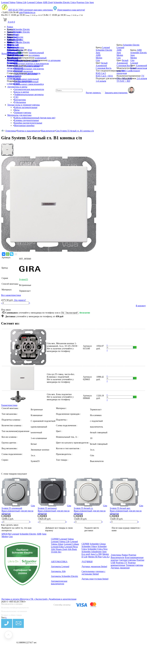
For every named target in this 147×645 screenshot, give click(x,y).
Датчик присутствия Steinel (95, 579)
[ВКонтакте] (3, 254)
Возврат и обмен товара (11, 615)
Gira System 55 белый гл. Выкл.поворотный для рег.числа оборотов (90, 509)
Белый (15, 58)
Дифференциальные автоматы (29, 94)
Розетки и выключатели (28, 131)
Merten (10, 55)
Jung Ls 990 (96, 554)
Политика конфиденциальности (15, 608)
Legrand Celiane (34, 2)
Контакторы (20, 99)
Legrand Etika (57, 546)
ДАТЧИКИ (87, 561)
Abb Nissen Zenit (59, 549)
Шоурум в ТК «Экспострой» (34, 599)
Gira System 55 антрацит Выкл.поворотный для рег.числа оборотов (54, 509)
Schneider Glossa (98, 544)
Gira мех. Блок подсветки (59, 394)
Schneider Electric (21, 29)
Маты (17, 110)
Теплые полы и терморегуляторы (23, 105)
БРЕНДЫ (6, 534)
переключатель (14, 76)
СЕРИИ (55, 539)
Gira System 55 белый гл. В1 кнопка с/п (75, 131)
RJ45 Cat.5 (101, 73)
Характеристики (9, 405)
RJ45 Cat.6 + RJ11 (104, 76)
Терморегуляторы (22, 112)
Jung (91, 2)
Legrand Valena (8, 2)
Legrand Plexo (71, 546)
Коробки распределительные (28, 123)
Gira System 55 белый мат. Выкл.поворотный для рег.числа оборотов (126, 509)
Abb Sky (57, 552)
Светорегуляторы (127, 560)
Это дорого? (20, 300)
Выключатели (48, 131)
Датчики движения (120, 568)
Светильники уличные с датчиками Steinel (93, 572)
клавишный (41, 58)
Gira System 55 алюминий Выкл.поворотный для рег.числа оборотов (18, 509)
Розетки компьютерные (123, 563)
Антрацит (12, 63)
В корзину (141, 305)
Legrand (10, 47)
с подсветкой (13, 83)
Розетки (132, 555)
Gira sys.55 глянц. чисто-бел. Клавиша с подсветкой (61, 375)
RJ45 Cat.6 (126, 70)
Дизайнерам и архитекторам (62, 599)
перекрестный (14, 78)
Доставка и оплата (10, 599)
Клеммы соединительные (26, 120)
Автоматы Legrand (60, 566)
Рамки (10, 27)
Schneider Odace (89, 546)
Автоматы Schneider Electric (64, 576)
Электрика (10, 131)
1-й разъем (101, 81)
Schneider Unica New (98, 549)
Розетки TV (121, 562)
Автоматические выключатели (29, 89)
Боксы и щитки (21, 92)
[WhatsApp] (7, 254)
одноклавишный (35, 65)
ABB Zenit (48, 2)
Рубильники (20, 102)
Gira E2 (106, 556)
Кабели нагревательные (25, 107)
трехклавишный (15, 70)
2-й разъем (142, 78)
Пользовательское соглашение (14, 611)
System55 (23, 279)
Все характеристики (11, 295)
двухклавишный (15, 68)
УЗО (16, 97)
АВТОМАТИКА (59, 561)
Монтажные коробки (24, 125)
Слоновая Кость (103, 68)
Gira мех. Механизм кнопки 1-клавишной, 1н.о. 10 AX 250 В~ (62, 344)
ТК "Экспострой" (69, 312)
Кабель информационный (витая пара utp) (34, 117)
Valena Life (21, 2)
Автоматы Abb (58, 571)
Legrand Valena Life (60, 541)
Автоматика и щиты (17, 87)
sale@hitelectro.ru (27, 12)
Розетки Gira (83, 2)
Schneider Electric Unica (64, 2)
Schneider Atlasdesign (92, 551)
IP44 (30, 50)
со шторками (54, 60)
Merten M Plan (95, 556)
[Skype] (11, 254)
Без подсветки (25, 81)
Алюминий (12, 60)
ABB (9, 50)
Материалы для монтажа (19, 115)
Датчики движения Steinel (94, 566)
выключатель (33, 73)
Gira (9, 52)
